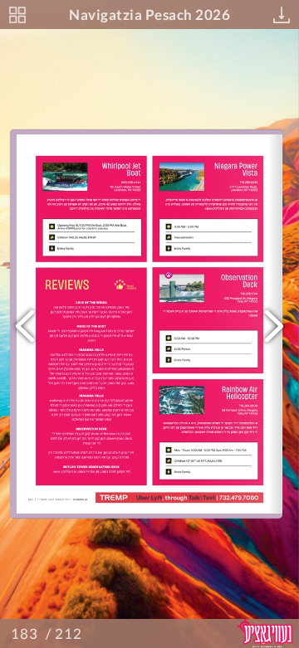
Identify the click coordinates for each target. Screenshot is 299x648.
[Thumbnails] (17, 15)
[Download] (281, 15)
